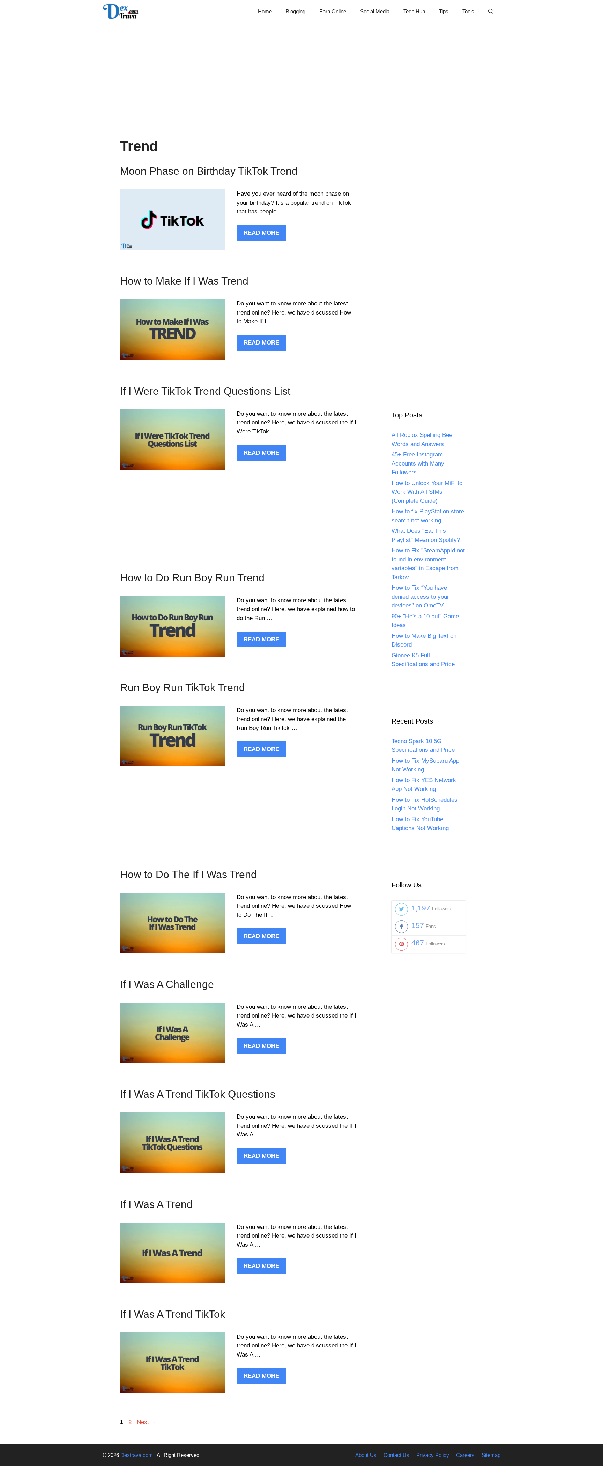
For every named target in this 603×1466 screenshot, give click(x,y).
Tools (468, 11)
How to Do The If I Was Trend (188, 874)
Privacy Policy (432, 1455)
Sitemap (491, 1455)
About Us (366, 1455)
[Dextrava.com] (122, 11)
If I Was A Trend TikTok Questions (197, 1094)
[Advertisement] (301, 71)
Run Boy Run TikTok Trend (182, 687)
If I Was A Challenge (167, 984)
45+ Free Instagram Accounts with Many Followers (418, 463)
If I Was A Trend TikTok (172, 1314)
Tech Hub (414, 11)
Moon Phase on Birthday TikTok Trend (209, 171)
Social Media (374, 11)
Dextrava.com (136, 1455)
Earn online (332, 11)
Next (147, 1422)
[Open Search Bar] (490, 11)
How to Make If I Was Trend (184, 281)
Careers (465, 1455)
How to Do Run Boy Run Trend (192, 577)
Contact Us (396, 1455)
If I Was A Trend (156, 1204)
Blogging (295, 11)
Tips (443, 11)
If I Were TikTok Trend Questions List (205, 391)
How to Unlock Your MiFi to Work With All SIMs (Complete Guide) (427, 492)
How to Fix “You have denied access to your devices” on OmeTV (420, 596)
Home (265, 11)
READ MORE (261, 232)
